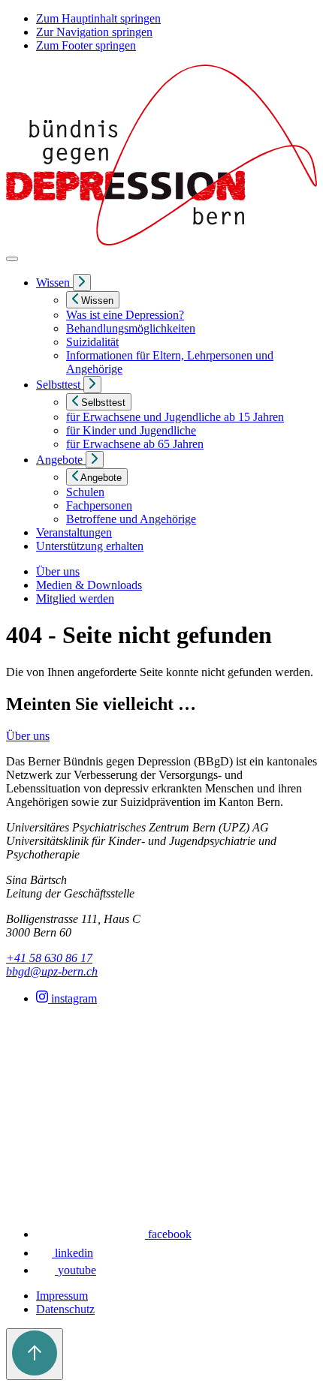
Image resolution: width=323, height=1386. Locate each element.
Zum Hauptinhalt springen (98, 18)
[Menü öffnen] (12, 259)
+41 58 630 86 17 (49, 958)
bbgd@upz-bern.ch (52, 971)
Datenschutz (65, 1309)
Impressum (62, 1295)
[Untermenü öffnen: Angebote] (95, 459)
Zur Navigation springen (94, 32)
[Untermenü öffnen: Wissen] (82, 282)
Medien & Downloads (89, 585)
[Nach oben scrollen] (34, 1354)
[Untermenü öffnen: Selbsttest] (92, 384)
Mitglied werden (75, 598)
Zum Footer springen (86, 45)
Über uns (58, 571)
